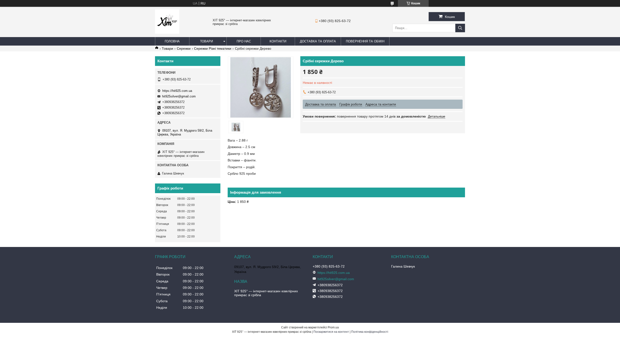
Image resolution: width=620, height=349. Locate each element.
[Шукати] (460, 28)
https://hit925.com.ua (177, 91)
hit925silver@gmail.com (179, 96)
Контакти (278, 41)
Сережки (184, 48)
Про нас (244, 41)
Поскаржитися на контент (331, 331)
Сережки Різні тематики (212, 48)
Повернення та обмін (365, 41)
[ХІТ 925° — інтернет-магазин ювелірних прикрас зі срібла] (167, 32)
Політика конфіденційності (369, 331)
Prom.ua (333, 327)
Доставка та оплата (318, 41)
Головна (172, 41)
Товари (206, 41)
